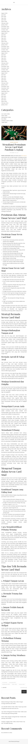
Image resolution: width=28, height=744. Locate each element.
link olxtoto (24, 155)
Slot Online (3, 119)
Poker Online (4, 115)
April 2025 (3, 39)
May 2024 (3, 58)
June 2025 (3, 36)
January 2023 (4, 84)
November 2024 (5, 48)
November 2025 (5, 28)
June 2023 (3, 76)
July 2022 (3, 94)
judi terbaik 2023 (12, 682)
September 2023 (5, 71)
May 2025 (3, 38)
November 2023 (5, 68)
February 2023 (4, 83)
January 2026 (4, 24)
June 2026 (3, 16)
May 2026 (3, 18)
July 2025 (3, 34)
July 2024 (3, 54)
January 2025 (4, 44)
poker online (14, 684)
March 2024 (4, 61)
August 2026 (4, 13)
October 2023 (4, 69)
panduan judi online (6, 684)
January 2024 (4, 64)
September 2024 (5, 51)
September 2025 (5, 31)
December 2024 (5, 46)
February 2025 (4, 43)
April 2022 (3, 99)
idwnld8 (4, 687)
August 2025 (4, 33)
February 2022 (4, 103)
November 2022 (5, 88)
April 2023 (3, 79)
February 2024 (4, 63)
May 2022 (3, 98)
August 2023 (4, 73)
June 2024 (3, 56)
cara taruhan (4, 682)
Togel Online (4, 122)
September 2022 (5, 91)
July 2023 (3, 74)
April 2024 (3, 59)
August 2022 (4, 93)
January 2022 (4, 104)
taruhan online (22, 684)
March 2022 (4, 101)
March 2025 (4, 41)
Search (24, 691)
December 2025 (5, 26)
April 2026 (3, 19)
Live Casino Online (5, 114)
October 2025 (4, 29)
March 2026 (4, 21)
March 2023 (4, 81)
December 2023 (5, 66)
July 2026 (3, 14)
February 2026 (4, 23)
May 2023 (3, 78)
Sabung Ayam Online (6, 117)
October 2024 (4, 49)
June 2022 (3, 96)
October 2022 (4, 89)
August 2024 (4, 53)
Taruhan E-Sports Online (7, 120)
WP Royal (17, 741)
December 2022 (5, 86)
